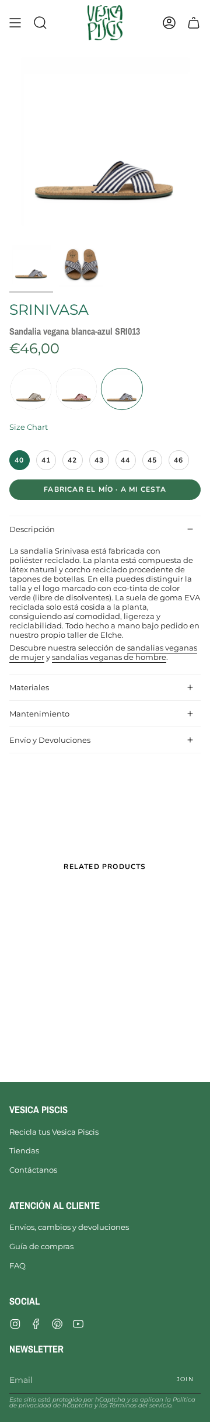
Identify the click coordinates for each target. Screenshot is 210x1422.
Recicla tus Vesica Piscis (54, 1131)
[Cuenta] (169, 22)
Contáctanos (33, 1169)
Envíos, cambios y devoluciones (69, 1227)
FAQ (17, 1265)
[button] (40, 22)
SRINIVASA (49, 309)
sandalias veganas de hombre (109, 657)
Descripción (32, 529)
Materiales (29, 687)
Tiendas (24, 1150)
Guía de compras (41, 1246)
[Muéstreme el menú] (15, 22)
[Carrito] (194, 22)
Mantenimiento (39, 713)
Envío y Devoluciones (49, 740)
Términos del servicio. (141, 1405)
